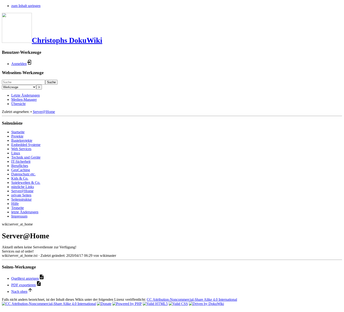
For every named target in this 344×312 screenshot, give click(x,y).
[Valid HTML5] (155, 304)
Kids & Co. (19, 178)
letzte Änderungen (24, 212)
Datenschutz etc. (23, 174)
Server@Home (44, 112)
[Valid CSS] (178, 304)
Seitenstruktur (21, 199)
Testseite (17, 208)
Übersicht (18, 104)
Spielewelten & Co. (25, 183)
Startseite (18, 132)
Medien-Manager (24, 100)
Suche (51, 82)
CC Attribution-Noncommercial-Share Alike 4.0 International (192, 299)
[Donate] (104, 304)
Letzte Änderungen (25, 95)
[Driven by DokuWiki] (206, 304)
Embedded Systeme (25, 145)
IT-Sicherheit (20, 161)
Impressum (19, 216)
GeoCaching (20, 170)
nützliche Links (22, 187)
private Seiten (21, 195)
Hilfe (15, 204)
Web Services (21, 149)
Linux (15, 153)
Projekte (17, 136)
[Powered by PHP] (127, 304)
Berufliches (19, 166)
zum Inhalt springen (25, 6)
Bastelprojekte (21, 140)
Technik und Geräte (25, 157)
